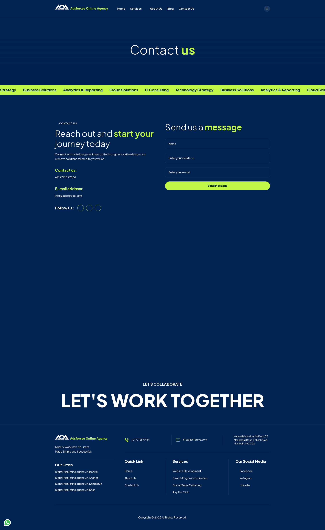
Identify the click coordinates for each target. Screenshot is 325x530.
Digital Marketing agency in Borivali (76, 472)
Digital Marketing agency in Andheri (77, 478)
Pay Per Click (181, 492)
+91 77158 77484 (65, 177)
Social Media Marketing (187, 485)
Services (136, 8)
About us (130, 478)
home (128, 471)
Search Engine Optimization (190, 478)
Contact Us (186, 8)
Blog (170, 8)
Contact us (132, 485)
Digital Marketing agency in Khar (75, 490)
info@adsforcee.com (68, 195)
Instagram (246, 478)
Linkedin (245, 485)
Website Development (187, 471)
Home (121, 8)
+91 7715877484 (140, 439)
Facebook (246, 471)
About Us (156, 8)
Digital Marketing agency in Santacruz (78, 483)
